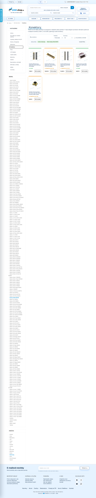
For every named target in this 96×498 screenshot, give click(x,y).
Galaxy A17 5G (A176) (15, 100)
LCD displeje (13, 52)
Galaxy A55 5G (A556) (15, 156)
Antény (11, 33)
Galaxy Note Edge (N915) (15, 287)
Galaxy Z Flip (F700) (14, 394)
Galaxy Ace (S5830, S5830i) (16, 183)
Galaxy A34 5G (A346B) (15, 127)
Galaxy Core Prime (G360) (16, 195)
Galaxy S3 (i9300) (14, 343)
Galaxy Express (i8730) (15, 199)
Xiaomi (11, 459)
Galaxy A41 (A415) (14, 134)
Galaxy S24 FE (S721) (15, 330)
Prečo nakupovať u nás (12, 479)
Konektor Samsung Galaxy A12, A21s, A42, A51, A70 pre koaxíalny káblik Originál (35, 93)
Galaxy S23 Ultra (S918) (15, 326)
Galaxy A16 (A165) (14, 97)
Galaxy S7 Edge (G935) (15, 362)
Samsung (12, 454)
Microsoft (12, 449)
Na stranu (65, 35)
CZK (45, 1)
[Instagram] (81, 480)
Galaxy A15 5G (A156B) (15, 95)
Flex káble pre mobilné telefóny (15, 36)
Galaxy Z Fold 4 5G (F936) (16, 411)
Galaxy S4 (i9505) (14, 346)
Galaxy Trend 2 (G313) (15, 370)
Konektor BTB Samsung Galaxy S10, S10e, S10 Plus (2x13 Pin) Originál (50, 65)
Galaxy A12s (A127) (14, 87)
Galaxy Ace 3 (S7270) (15, 187)
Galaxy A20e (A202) (14, 102)
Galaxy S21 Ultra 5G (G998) (16, 314)
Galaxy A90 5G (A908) (15, 182)
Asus (11, 436)
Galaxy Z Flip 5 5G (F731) (15, 399)
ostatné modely (13, 420)
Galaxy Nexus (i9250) (15, 262)
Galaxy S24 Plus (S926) (15, 331)
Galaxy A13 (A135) (14, 88)
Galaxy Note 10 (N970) (15, 265)
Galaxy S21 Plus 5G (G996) (16, 313)
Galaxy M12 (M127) (14, 240)
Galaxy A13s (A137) (14, 92)
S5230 (11, 421)
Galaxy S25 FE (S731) (14, 338)
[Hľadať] (72, 7)
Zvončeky (12, 69)
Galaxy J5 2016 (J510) (15, 228)
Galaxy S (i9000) (13, 289)
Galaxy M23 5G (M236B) (15, 248)
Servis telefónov (47, 483)
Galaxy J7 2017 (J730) (15, 238)
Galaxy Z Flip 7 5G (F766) (15, 404)
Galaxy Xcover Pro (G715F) (16, 391)
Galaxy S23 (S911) (14, 321)
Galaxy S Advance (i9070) (16, 290)
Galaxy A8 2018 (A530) (15, 175)
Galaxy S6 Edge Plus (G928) (16, 358)
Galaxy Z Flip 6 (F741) (15, 403)
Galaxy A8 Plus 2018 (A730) (16, 177)
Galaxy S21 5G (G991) (15, 309)
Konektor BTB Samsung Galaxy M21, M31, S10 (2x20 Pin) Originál (34, 65)
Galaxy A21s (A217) (14, 104)
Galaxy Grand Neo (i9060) (16, 206)
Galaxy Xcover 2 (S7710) (15, 375)
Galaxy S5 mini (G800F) (15, 352)
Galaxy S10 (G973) (14, 292)
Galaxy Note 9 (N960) (15, 285)
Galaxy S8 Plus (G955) (15, 365)
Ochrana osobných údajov (13, 482)
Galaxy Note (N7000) (14, 263)
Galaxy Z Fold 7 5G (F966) (16, 416)
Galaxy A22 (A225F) (14, 105)
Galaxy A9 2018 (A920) (15, 180)
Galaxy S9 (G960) (14, 367)
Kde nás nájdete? (47, 482)
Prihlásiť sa (11, 1)
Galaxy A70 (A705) (14, 168)
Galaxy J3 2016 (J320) (15, 219)
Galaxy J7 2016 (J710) (15, 236)
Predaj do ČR (52, 488)
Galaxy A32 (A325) (14, 122)
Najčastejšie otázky (48, 479)
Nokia (11, 453)
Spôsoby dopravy (29, 479)
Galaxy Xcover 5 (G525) (15, 382)
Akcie (30, 488)
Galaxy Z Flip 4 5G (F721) (15, 397)
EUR (40, 1)
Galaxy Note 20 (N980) (15, 272)
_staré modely (13, 80)
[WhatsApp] (81, 483)
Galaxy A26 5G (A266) (15, 110)
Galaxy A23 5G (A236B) (15, 107)
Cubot (11, 441)
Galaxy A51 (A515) (14, 146)
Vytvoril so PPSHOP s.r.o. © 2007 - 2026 (48, 493)
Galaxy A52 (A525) (14, 148)
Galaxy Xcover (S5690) (15, 374)
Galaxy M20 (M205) (14, 243)
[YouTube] (76, 483)
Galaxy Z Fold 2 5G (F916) (16, 408)
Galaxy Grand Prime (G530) (16, 209)
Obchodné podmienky (12, 483)
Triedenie (55, 35)
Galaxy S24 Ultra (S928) (15, 333)
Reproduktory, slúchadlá (15, 62)
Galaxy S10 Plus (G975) (15, 296)
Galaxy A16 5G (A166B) (15, 99)
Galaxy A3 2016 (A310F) (15, 114)
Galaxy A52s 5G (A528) (15, 151)
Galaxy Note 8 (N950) (15, 284)
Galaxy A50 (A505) (14, 143)
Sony (11, 456)
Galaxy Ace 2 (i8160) (14, 185)
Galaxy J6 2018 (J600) (15, 231)
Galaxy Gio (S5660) (14, 202)
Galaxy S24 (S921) (14, 328)
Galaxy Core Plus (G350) (15, 194)
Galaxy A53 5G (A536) (15, 153)
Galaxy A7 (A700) (14, 163)
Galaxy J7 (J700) (13, 234)
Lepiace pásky (13, 54)
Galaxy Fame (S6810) (14, 200)
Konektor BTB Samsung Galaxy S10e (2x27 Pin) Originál (65, 65)
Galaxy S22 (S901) (14, 316)
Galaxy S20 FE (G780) (15, 302)
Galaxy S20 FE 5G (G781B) (16, 304)
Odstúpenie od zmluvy (65, 480)
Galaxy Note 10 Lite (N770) (16, 267)
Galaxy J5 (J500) (13, 226)
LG (10, 448)
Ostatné (12, 59)
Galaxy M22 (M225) (14, 246)
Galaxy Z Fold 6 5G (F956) (16, 414)
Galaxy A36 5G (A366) (15, 131)
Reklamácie (43, 488)
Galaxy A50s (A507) (14, 144)
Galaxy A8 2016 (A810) (15, 173)
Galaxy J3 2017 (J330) (15, 221)
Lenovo (11, 446)
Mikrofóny (12, 57)
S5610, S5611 (13, 423)
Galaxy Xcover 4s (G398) (15, 380)
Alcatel (11, 434)
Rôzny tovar (70, 18)
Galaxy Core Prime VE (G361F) (17, 197)
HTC (11, 442)
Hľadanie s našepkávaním (83, 9)
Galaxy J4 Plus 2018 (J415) (16, 224)
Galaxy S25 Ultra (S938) (15, 341)
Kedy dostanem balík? (30, 482)
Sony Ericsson (13, 458)
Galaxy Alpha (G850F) (15, 190)
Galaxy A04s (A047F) (15, 82)
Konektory (12, 47)
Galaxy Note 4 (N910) (15, 280)
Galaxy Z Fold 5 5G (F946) (16, 413)
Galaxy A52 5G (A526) (15, 150)
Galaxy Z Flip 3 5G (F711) (15, 396)
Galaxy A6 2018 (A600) (15, 160)
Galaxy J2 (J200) (14, 216)
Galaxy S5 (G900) (14, 350)
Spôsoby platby (29, 480)
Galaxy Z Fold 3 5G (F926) (16, 409)
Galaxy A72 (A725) (14, 172)
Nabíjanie (34, 18)
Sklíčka (11, 67)
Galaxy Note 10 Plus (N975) (16, 268)
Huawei (11, 444)
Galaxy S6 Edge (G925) (15, 357)
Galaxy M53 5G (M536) (15, 258)
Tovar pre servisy (82, 18)
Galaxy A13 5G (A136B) (15, 90)
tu (62, 491)
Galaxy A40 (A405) (14, 133)
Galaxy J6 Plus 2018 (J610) (16, 233)
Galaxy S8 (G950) (14, 363)
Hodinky (11, 418)
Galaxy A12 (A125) (14, 85)
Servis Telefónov (62, 488)
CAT (11, 439)
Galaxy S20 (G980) (14, 301)
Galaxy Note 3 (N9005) (15, 277)
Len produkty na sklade (81, 37)
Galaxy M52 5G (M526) (15, 256)
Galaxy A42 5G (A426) (15, 136)
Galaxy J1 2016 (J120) (15, 214)
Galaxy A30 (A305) (14, 117)
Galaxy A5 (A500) (14, 138)
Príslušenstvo (58, 18)
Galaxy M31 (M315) (14, 251)
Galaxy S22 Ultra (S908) (15, 319)
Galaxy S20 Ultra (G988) (15, 307)
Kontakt (20, 1)
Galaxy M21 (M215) (14, 245)
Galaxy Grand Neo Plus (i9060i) (17, 207)
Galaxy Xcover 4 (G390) (15, 379)
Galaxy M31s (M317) (14, 253)
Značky (36, 488)
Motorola (12, 451)
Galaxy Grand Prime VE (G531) (17, 211)
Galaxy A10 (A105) (14, 83)
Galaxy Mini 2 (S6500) (15, 260)
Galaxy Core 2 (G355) (15, 192)
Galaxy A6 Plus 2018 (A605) (16, 161)
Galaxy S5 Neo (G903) (15, 353)
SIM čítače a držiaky (14, 64)
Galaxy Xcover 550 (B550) (16, 384)
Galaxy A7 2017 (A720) (15, 165)
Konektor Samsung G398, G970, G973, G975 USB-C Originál (81, 65)
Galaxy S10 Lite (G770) (15, 294)
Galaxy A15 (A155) (14, 93)
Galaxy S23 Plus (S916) (15, 324)
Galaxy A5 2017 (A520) (15, 141)
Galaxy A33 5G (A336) (15, 126)
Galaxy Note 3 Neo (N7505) (16, 279)
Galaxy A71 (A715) (14, 170)
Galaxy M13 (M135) (14, 241)
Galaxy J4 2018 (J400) (15, 223)
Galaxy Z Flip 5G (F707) (15, 401)
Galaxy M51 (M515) (14, 255)
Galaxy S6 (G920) (14, 355)
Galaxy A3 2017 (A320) (15, 116)
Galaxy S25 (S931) (14, 335)
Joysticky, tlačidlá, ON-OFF (16, 39)
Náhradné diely (46, 18)
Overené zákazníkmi (12, 480)
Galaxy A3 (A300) (14, 112)
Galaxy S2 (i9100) (14, 299)
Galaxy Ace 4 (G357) (14, 189)
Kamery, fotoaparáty (14, 41)
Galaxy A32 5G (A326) (15, 124)
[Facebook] (76, 480)
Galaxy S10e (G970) (14, 297)
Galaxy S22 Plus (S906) (15, 318)
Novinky (24, 488)
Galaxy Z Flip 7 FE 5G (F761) (16, 406)
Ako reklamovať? (47, 480)
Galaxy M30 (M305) (14, 250)
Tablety (11, 425)
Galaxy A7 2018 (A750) (15, 166)
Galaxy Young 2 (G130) (15, 392)
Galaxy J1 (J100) (13, 212)
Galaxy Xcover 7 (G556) (15, 389)
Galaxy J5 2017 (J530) (15, 229)
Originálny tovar (63, 479)
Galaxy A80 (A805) (14, 178)
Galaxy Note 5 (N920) (15, 282)
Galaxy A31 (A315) (14, 121)
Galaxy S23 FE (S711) (14, 323)
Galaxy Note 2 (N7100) (15, 270)
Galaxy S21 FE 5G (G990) (15, 311)
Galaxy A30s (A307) (14, 119)
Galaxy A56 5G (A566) (15, 158)
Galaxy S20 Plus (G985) (15, 306)
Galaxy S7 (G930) (14, 360)
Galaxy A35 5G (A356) (15, 129)
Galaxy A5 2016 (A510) (15, 139)
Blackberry (12, 437)
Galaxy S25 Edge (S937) (15, 336)
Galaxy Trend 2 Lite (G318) (16, 372)
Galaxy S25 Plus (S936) (15, 340)
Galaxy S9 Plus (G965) (15, 369)
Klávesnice (12, 44)
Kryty (11, 49)
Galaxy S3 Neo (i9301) (15, 345)
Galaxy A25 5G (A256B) (15, 109)
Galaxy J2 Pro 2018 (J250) (16, 217)
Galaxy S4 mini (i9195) (15, 348)
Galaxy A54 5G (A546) (15, 155)
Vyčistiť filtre (82, 41)
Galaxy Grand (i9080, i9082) (16, 204)
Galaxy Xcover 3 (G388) (15, 377)
